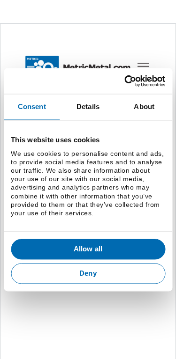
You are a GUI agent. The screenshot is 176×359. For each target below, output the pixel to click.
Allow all (88, 249)
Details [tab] (88, 106)
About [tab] (144, 106)
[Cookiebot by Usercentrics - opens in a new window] (125, 81)
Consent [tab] (32, 106)
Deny (87, 273)
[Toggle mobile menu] (143, 66)
